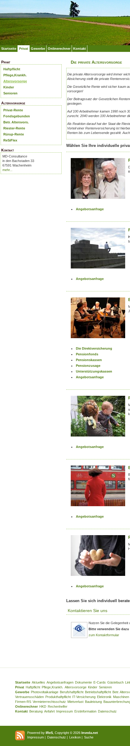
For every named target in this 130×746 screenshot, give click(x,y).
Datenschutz (107, 711)
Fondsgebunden (16, 116)
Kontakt (79, 48)
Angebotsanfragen (60, 682)
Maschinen (121, 697)
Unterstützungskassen (94, 371)
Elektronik (104, 697)
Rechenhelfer (57, 706)
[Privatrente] (98, 180)
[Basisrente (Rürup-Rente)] (98, 487)
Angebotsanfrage (90, 209)
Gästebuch (115, 682)
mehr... (7, 170)
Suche (88, 737)
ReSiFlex (10, 140)
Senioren (10, 93)
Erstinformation (85, 711)
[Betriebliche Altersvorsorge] (98, 319)
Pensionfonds (87, 354)
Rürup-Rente (13, 134)
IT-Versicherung (84, 697)
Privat (23, 48)
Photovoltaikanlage (44, 692)
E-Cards (99, 682)
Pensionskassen (89, 360)
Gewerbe (38, 48)
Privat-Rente (13, 110)
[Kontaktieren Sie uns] (79, 637)
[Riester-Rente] (98, 418)
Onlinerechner (59, 48)
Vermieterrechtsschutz (49, 701)
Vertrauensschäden (29, 697)
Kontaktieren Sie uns (87, 610)
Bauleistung (93, 701)
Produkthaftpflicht (58, 697)
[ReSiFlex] (98, 557)
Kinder (8, 87)
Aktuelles (38, 682)
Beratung (36, 711)
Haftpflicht (11, 69)
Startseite (8, 48)
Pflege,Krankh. (15, 75)
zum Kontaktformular (104, 635)
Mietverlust (75, 701)
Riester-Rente (14, 128)
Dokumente (83, 682)
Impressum (64, 711)
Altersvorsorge (15, 81)
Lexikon (75, 737)
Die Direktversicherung (94, 348)
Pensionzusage (88, 365)
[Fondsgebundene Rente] (98, 250)
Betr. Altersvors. (16, 122)
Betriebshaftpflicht (98, 692)
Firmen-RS (23, 701)
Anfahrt (49, 711)
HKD (42, 706)
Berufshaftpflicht (71, 692)
